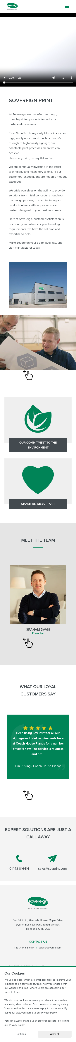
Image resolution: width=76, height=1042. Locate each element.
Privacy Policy (49, 1013)
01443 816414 (19, 868)
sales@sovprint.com (52, 868)
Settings (21, 1034)
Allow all (54, 1034)
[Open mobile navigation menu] (67, 6)
